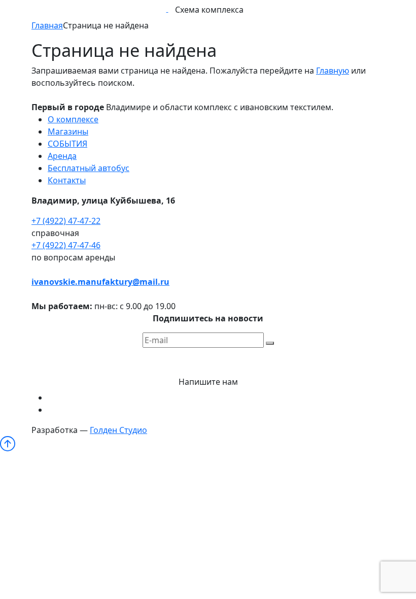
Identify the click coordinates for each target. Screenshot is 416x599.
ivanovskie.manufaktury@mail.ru (100, 281)
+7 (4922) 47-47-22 (65, 220)
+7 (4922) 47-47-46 (65, 245)
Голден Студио (118, 430)
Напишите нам (208, 381)
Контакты (67, 180)
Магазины (68, 131)
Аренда (62, 155)
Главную (332, 70)
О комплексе (73, 119)
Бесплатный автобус (88, 168)
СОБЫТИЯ (67, 143)
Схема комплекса (209, 9)
